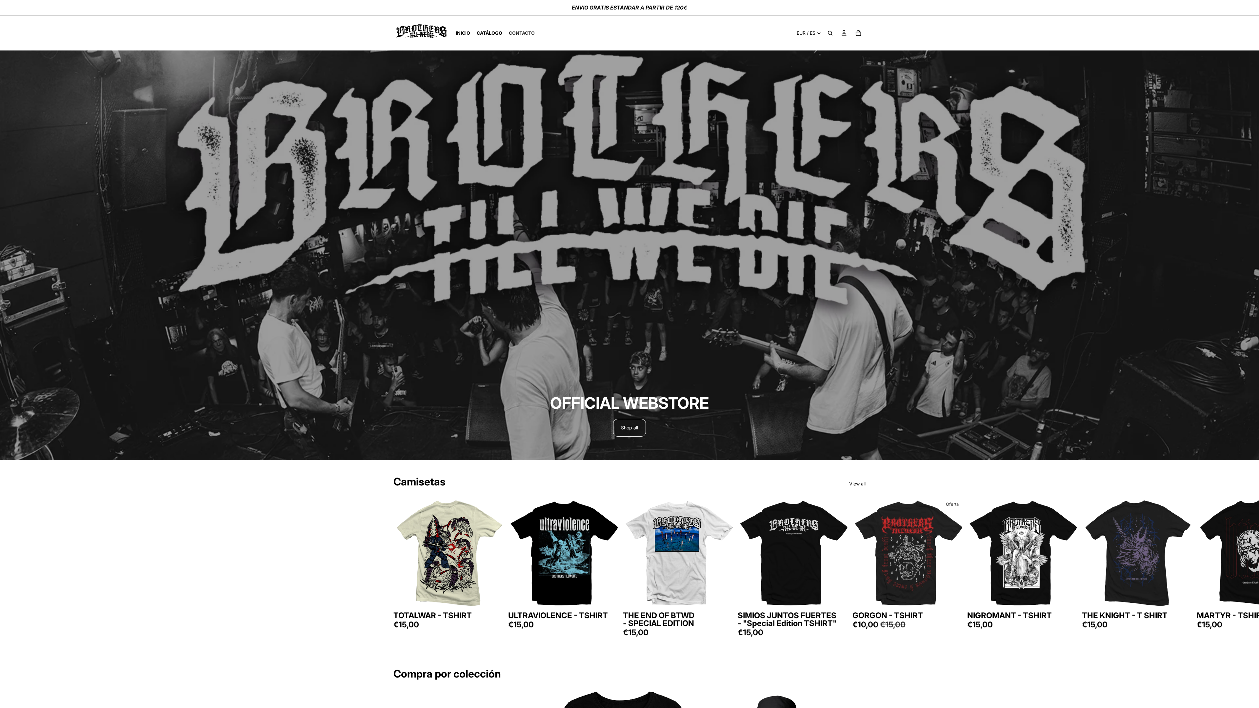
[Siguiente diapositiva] (858, 567)
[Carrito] (858, 33)
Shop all (629, 427)
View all (857, 483)
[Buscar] (830, 33)
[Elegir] (495, 599)
